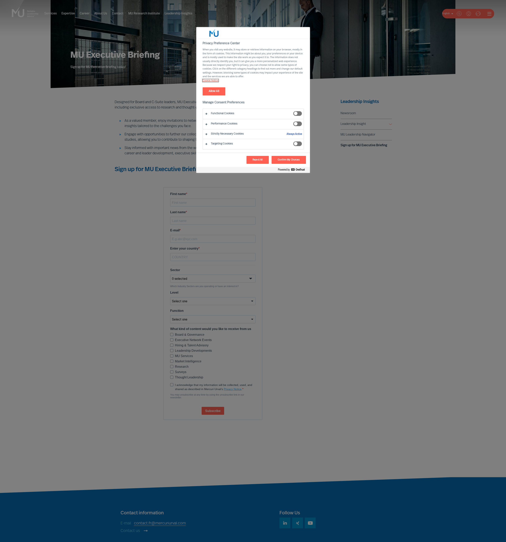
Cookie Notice (210, 80)
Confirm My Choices (289, 160)
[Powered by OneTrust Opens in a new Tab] (293, 170)
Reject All (258, 160)
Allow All (214, 91)
